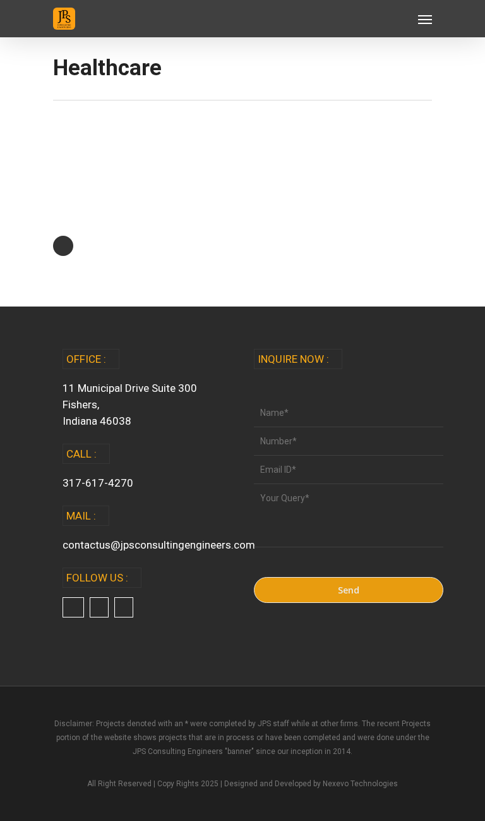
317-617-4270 (98, 483)
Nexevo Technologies (360, 783)
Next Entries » (63, 246)
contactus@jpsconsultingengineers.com (159, 544)
